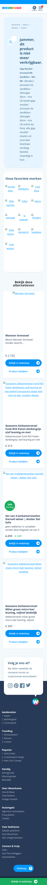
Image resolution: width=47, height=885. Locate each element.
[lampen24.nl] (23, 232)
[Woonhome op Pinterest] (16, 685)
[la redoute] (23, 218)
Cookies (5, 818)
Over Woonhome (12, 788)
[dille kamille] (10, 204)
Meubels (15, 28)
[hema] (36, 204)
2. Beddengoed (9, 719)
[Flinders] (36, 218)
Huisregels (8, 807)
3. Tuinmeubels (9, 722)
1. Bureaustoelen (10, 734)
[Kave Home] (10, 232)
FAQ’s (4, 849)
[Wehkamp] (23, 189)
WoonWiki (6, 779)
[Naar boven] (34, 695)
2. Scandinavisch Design (13, 757)
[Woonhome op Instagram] (10, 685)
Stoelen (24, 28)
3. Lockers (6, 741)
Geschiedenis (8, 795)
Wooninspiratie (9, 776)
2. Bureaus (7, 738)
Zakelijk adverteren (11, 830)
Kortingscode (8, 772)
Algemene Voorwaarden (13, 811)
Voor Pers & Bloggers (11, 853)
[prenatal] (10, 218)
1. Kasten (6, 715)
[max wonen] (10, 247)
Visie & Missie (8, 792)
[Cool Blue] (36, 189)
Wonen (25, 25)
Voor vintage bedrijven (12, 837)
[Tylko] (23, 204)
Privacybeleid (8, 814)
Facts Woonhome (10, 834)
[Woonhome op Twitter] (28, 685)
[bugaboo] (36, 232)
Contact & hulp (11, 846)
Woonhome (16, 25)
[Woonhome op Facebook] (22, 685)
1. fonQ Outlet (8, 753)
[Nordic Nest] (10, 189)
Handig (6, 769)
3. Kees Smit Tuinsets (11, 760)
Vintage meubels (9, 799)
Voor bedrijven (10, 826)
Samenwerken (8, 857)
